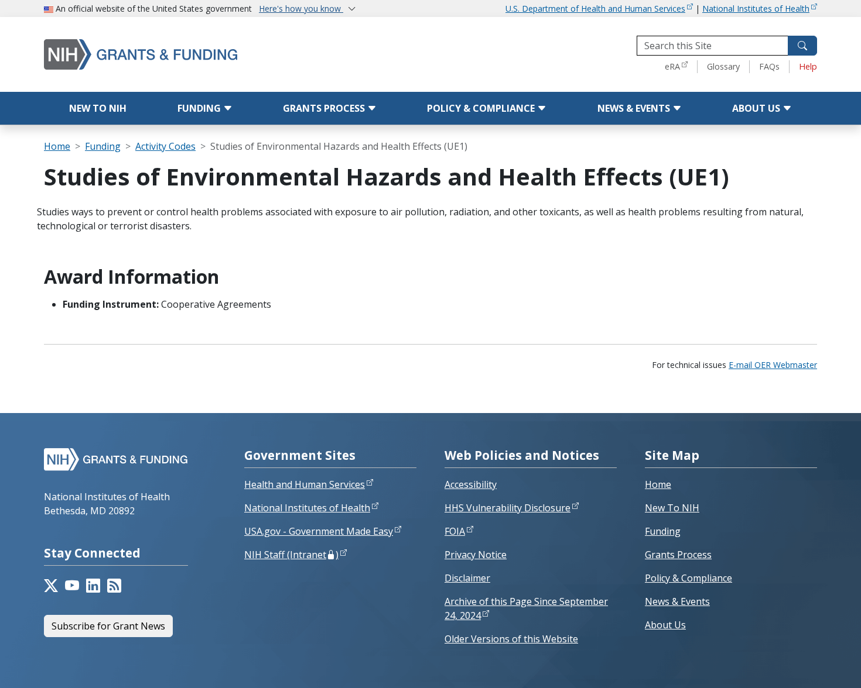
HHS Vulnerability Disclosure (507, 507)
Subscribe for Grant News (108, 626)
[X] (51, 585)
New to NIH (98, 108)
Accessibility (471, 484)
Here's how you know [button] (301, 8)
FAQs (769, 66)
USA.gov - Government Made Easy (318, 531)
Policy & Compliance (482, 108)
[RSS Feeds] (114, 585)
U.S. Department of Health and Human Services (595, 8)
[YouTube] (72, 585)
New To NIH (672, 507)
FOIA (455, 531)
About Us (757, 108)
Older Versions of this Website (511, 638)
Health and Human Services (304, 484)
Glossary (723, 66)
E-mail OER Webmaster (773, 364)
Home (57, 146)
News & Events (634, 108)
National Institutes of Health (755, 8)
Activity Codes (165, 146)
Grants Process (325, 108)
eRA (672, 66)
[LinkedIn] (93, 585)
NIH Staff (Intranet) (291, 554)
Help (808, 66)
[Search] (802, 46)
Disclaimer (467, 578)
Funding (200, 108)
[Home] (190, 54)
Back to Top (809, 665)
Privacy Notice (476, 554)
